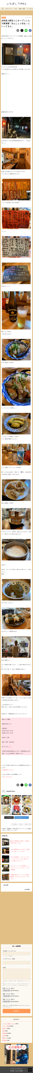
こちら (10, 746)
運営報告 (4, 1040)
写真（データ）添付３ (9, 999)
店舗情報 (3, 17)
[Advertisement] (16, 919)
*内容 (4, 967)
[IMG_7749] (16, 349)
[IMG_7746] (16, 646)
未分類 (4, 1035)
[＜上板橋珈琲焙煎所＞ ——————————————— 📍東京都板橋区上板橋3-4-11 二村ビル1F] (16, 800)
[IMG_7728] (16, 158)
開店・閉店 (22, 8)
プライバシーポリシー (16, 1068)
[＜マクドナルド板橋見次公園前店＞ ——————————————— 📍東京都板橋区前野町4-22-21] (16, 810)
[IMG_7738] (16, 246)
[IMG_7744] (16, 684)
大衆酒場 (15, 824)
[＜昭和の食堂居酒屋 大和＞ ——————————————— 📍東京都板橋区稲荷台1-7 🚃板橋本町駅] (27, 800)
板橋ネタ (4, 1038)
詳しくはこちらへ (7, 776)
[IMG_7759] (16, 549)
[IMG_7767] (16, 53)
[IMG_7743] (16, 189)
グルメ (15, 8)
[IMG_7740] (16, 423)
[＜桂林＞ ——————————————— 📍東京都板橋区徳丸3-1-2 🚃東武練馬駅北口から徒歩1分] (27, 810)
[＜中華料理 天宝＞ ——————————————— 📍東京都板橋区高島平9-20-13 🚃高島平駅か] (6, 810)
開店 (21, 824)
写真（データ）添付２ (9, 994)
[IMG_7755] (16, 489)
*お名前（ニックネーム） (9, 951)
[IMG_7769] (16, 127)
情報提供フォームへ (8, 769)
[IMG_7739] (16, 618)
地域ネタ (4, 1028)
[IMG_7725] (16, 273)
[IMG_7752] (16, 454)
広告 (3, 1031)
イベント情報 (5, 1026)
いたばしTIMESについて (8, 1023)
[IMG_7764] (16, 589)
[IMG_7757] (16, 518)
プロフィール (8, 8)
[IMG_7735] (16, 218)
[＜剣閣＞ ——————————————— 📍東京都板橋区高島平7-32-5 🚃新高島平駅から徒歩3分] (6, 800)
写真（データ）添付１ (9, 988)
